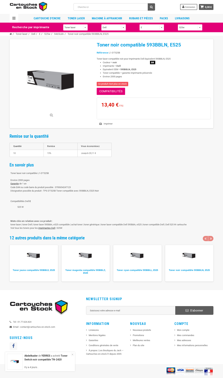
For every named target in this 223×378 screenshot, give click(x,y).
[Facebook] (13, 346)
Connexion (189, 7)
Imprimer (108, 123)
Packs (164, 18)
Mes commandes (185, 335)
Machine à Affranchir (107, 18)
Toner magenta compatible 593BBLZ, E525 (85, 271)
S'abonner (196, 310)
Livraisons (182, 18)
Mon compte (183, 330)
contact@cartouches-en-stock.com (37, 327)
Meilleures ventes (141, 340)
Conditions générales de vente (103, 345)
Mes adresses (184, 340)
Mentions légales (97, 335)
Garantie (14, 183)
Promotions (138, 335)
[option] (34, 263)
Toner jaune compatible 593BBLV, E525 (34, 270)
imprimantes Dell (46, 228)
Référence (102, 52)
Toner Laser (76, 18)
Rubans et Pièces (141, 18)
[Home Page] (11, 34)
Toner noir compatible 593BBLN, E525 (189, 270)
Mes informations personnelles (192, 345)
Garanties (93, 340)
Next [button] (210, 238)
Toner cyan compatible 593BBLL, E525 (137, 270)
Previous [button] (205, 238)
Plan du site (138, 345)
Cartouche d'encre (47, 18)
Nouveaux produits (142, 330)
